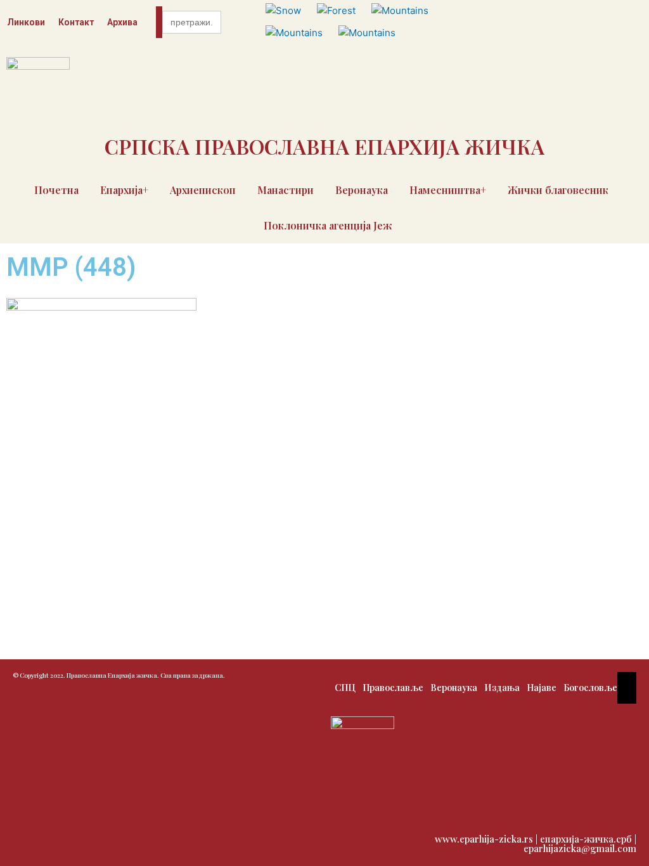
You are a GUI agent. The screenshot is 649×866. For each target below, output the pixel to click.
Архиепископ (203, 190)
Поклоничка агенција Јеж (328, 225)
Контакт (76, 22)
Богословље (590, 688)
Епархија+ (124, 190)
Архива (122, 22)
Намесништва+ (447, 190)
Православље (393, 688)
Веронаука (361, 190)
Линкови (26, 22)
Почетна (56, 190)
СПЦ (345, 688)
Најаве (541, 688)
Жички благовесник (558, 190)
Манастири (285, 190)
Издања (502, 688)
